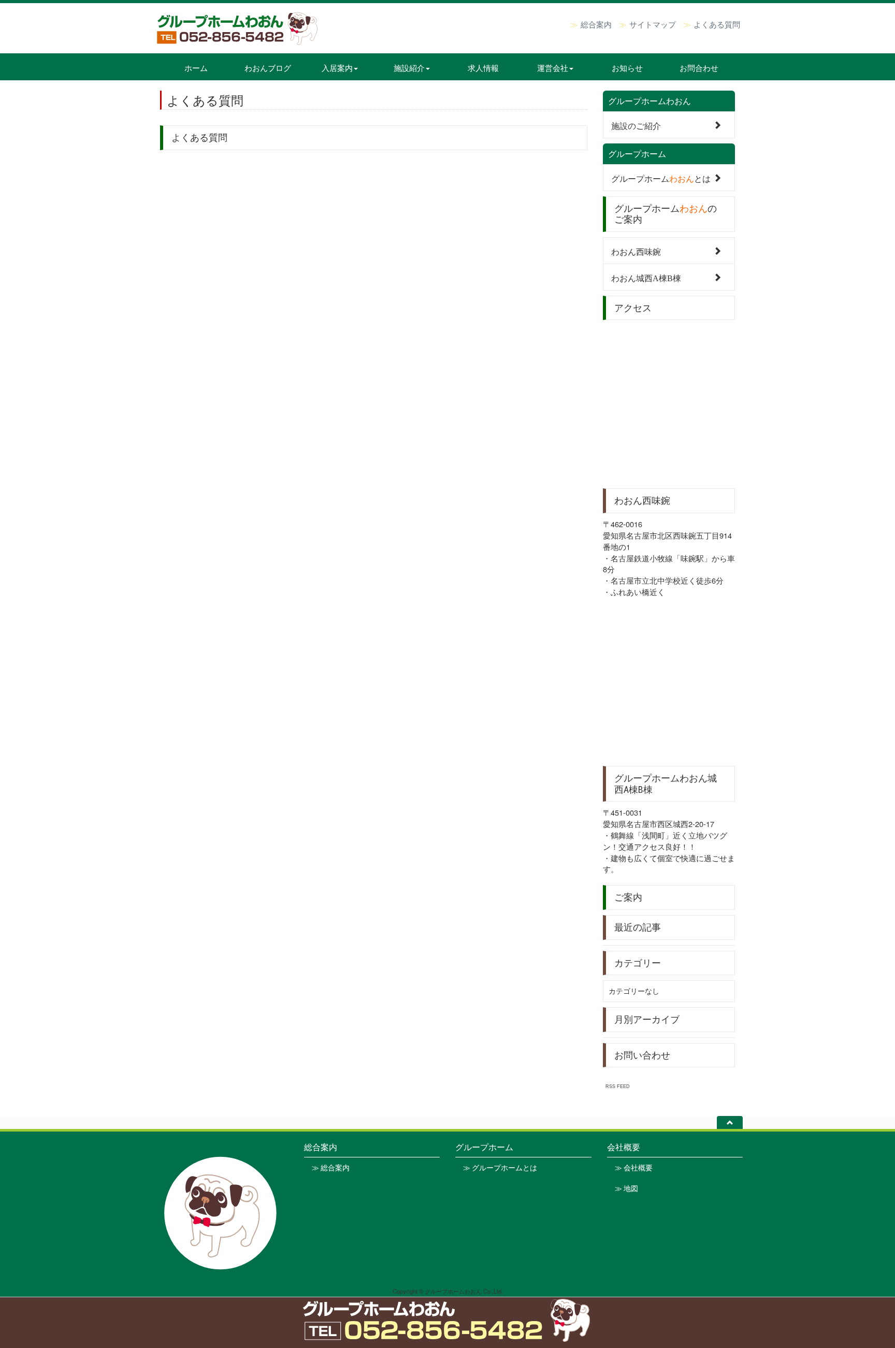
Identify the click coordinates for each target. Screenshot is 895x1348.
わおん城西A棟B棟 (646, 277)
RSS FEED (617, 1086)
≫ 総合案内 (331, 1168)
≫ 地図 (626, 1188)
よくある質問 (717, 24)
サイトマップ (652, 24)
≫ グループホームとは (500, 1168)
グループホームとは (661, 178)
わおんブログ (267, 67)
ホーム (196, 67)
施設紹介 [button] (409, 67)
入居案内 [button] (337, 67)
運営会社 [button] (552, 67)
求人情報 (483, 67)
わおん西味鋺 (636, 251)
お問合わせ (699, 67)
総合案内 (596, 24)
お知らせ (627, 67)
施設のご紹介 (636, 125)
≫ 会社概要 (634, 1168)
